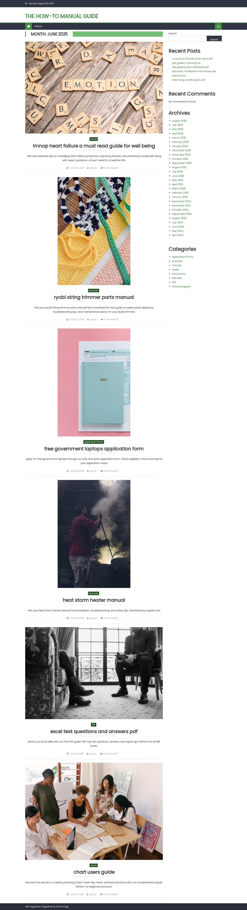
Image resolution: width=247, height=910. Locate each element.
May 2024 (177, 231)
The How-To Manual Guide (61, 16)
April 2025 (177, 184)
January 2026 (180, 146)
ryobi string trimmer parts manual (94, 297)
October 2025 (180, 159)
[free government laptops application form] (94, 382)
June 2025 (178, 176)
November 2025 (181, 154)
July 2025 (177, 171)
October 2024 (180, 209)
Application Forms (93, 441)
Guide (94, 139)
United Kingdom (181, 286)
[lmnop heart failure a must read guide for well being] (94, 88)
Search (173, 33)
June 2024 (178, 226)
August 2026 (179, 120)
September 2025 (182, 163)
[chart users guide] (94, 811)
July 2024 (177, 222)
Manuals (93, 290)
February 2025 (180, 192)
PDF (93, 724)
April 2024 (177, 235)
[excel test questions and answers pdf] (94, 673)
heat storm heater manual (94, 600)
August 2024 (179, 218)
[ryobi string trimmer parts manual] (94, 231)
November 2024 (181, 205)
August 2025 (179, 167)
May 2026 (177, 129)
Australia (177, 261)
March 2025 (179, 188)
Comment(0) (111, 168)
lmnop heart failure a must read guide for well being (94, 146)
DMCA (38, 26)
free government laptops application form (94, 449)
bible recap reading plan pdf (188, 80)
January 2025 (180, 197)
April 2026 (177, 133)
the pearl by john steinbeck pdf (190, 67)
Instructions (179, 273)
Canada (176, 265)
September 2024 (182, 214)
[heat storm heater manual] (94, 534)
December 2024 (181, 201)
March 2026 (179, 137)
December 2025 (181, 150)
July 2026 (177, 125)
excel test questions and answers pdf (94, 732)
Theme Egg (62, 906)
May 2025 (177, 180)
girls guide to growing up (186, 63)
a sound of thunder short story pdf (192, 58)
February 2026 (180, 142)
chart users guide (94, 872)
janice (93, 168)
